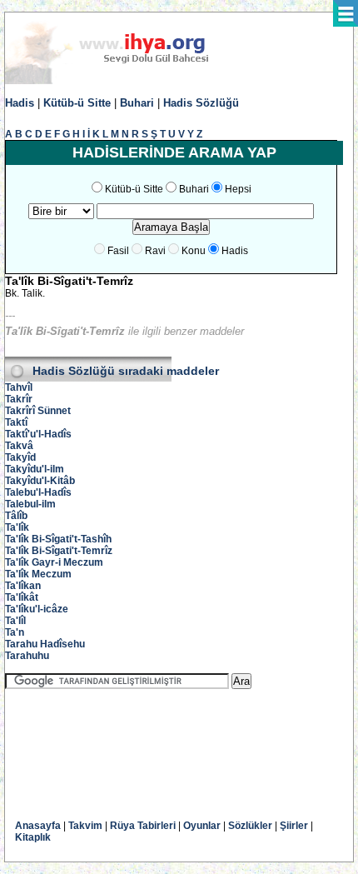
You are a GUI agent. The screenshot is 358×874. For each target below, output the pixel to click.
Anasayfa (38, 826)
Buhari (137, 103)
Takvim (85, 826)
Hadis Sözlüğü (201, 103)
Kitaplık (33, 837)
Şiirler (294, 826)
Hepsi (238, 189)
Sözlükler (250, 826)
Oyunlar (202, 826)
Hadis (19, 103)
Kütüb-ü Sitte (77, 103)
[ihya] (122, 81)
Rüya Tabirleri (143, 826)
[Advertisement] (138, 742)
